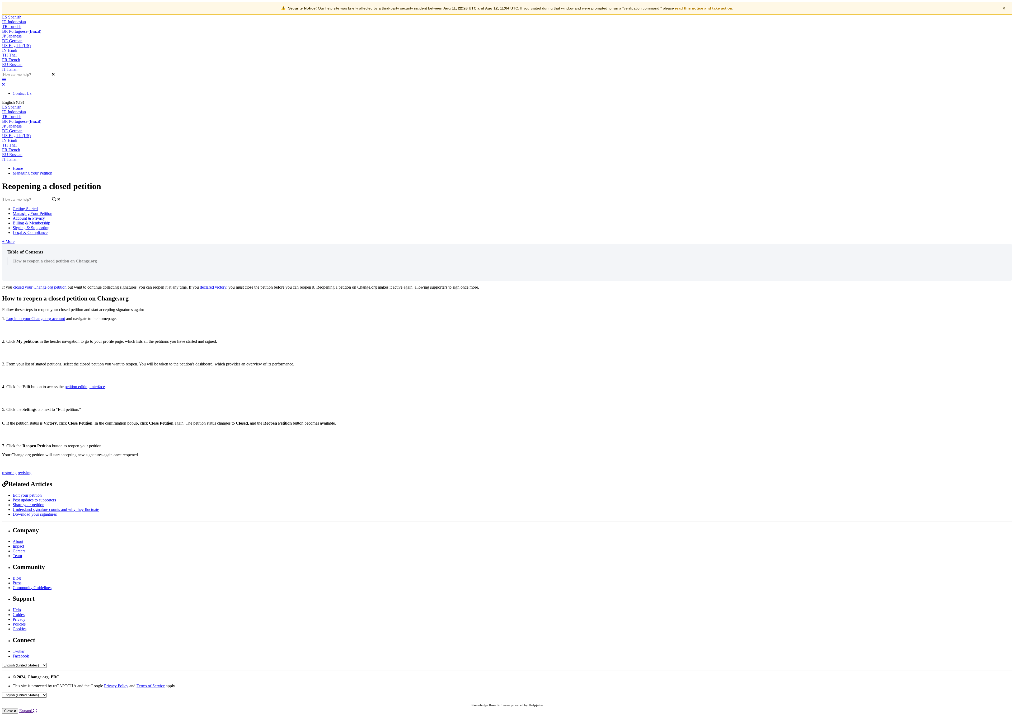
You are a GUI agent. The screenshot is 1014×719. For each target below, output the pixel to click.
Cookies (19, 629)
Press (17, 583)
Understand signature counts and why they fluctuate (56, 509)
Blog (17, 578)
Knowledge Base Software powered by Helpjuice (507, 705)
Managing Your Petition (32, 173)
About (18, 541)
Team (17, 555)
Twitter (19, 651)
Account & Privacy (29, 218)
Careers (19, 551)
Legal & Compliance (30, 232)
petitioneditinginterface (85, 386)
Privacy (19, 619)
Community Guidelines (32, 587)
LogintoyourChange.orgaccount (35, 318)
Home (18, 168)
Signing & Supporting (31, 227)
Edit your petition (27, 495)
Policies (19, 624)
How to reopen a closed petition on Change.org (55, 261)
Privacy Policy (116, 686)
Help (17, 610)
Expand (26, 710)
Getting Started (25, 208)
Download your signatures (35, 514)
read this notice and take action (703, 8)
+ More (8, 241)
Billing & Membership (31, 223)
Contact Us (22, 93)
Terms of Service (151, 686)
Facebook (21, 656)
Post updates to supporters (34, 500)
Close (9, 711)
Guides (19, 614)
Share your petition (28, 504)
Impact (18, 546)
